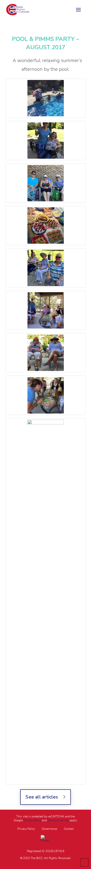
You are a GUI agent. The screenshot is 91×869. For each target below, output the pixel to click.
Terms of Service (58, 820)
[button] (78, 9)
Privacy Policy (32, 820)
